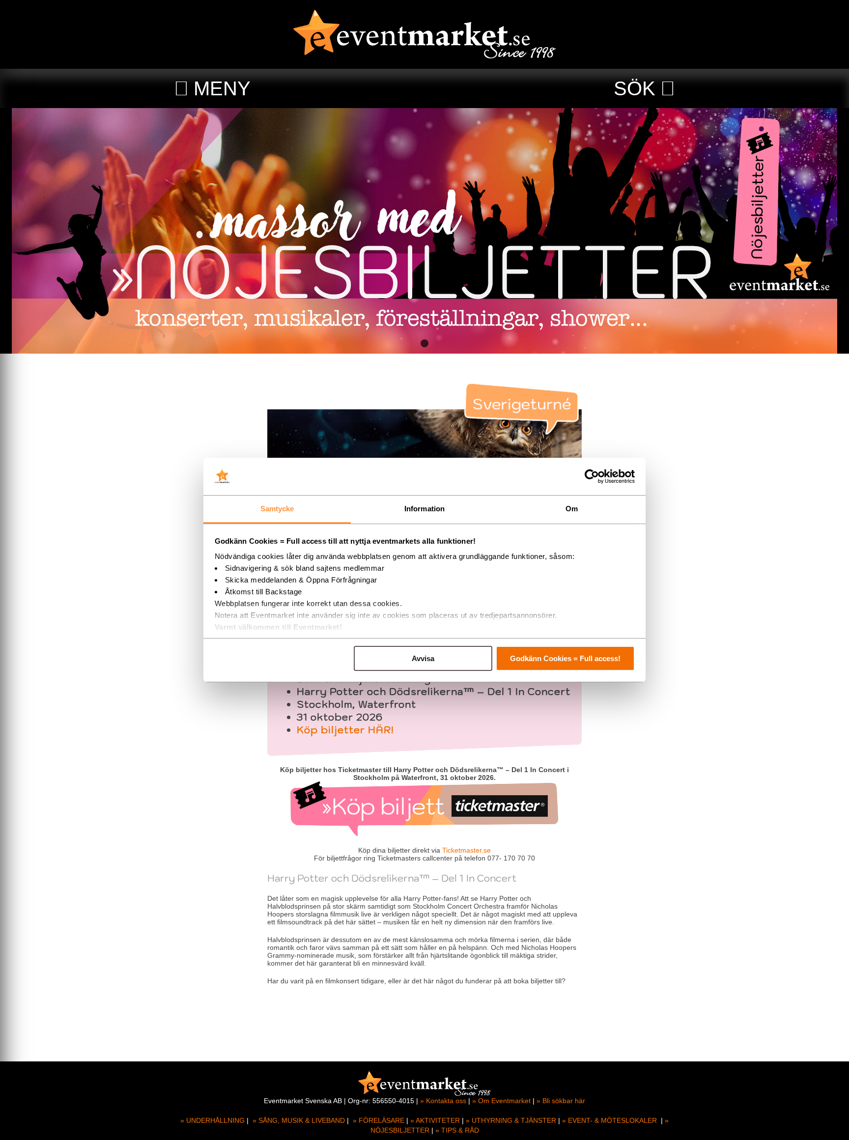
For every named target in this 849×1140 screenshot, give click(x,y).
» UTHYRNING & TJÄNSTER (511, 1120)
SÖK (634, 88)
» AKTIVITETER (435, 1120)
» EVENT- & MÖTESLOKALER (609, 1120)
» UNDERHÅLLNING (212, 1120)
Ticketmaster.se (466, 850)
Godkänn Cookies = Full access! (565, 658)
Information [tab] (424, 508)
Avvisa (423, 658)
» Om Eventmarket (501, 1101)
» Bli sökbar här (561, 1101)
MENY (222, 88)
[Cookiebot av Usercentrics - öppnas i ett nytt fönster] (592, 476)
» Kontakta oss (443, 1101)
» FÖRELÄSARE (378, 1120)
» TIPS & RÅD (457, 1130)
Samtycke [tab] (277, 508)
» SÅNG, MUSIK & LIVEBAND (299, 1120)
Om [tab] (572, 508)
